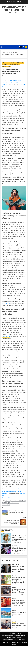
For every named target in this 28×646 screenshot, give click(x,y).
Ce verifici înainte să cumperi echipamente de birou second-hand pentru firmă (18, 569)
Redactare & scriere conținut (9, 639)
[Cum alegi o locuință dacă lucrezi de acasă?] (6, 624)
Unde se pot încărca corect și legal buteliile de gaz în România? (19, 602)
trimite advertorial (6, 66)
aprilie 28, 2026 (17, 553)
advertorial (4, 62)
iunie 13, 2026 (16, 616)
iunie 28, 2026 (16, 594)
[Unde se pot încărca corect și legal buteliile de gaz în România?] (6, 602)
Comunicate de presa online (14, 8)
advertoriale (6, 303)
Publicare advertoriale (19, 635)
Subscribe (26, 47)
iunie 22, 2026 (16, 605)
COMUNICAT (5, 64)
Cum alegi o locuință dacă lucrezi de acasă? (19, 624)
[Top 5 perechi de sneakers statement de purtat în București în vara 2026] (6, 549)
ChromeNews (20, 642)
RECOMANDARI (15, 564)
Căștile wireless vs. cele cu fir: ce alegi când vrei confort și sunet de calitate (19, 538)
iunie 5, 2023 (14, 76)
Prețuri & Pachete (21, 639)
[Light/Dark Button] (20, 47)
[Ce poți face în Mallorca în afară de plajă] (6, 613)
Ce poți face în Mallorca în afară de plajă (19, 613)
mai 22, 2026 (16, 627)
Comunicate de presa (14, 64)
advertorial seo (12, 62)
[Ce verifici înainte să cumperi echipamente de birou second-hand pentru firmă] (6, 568)
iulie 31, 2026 (16, 573)
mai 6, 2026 (16, 542)
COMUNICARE (20, 62)
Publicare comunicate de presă (13, 637)
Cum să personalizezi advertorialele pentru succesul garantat (11, 82)
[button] (1, 47)
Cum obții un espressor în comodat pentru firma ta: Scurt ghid (19, 591)
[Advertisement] (14, 28)
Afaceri (14, 575)
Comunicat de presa (8, 498)
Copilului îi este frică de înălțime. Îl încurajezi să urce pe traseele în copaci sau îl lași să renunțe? (19, 581)
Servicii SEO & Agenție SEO (14, 634)
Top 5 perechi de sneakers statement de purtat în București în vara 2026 (19, 549)
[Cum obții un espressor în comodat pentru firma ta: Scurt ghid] (6, 591)
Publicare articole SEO (7, 635)
